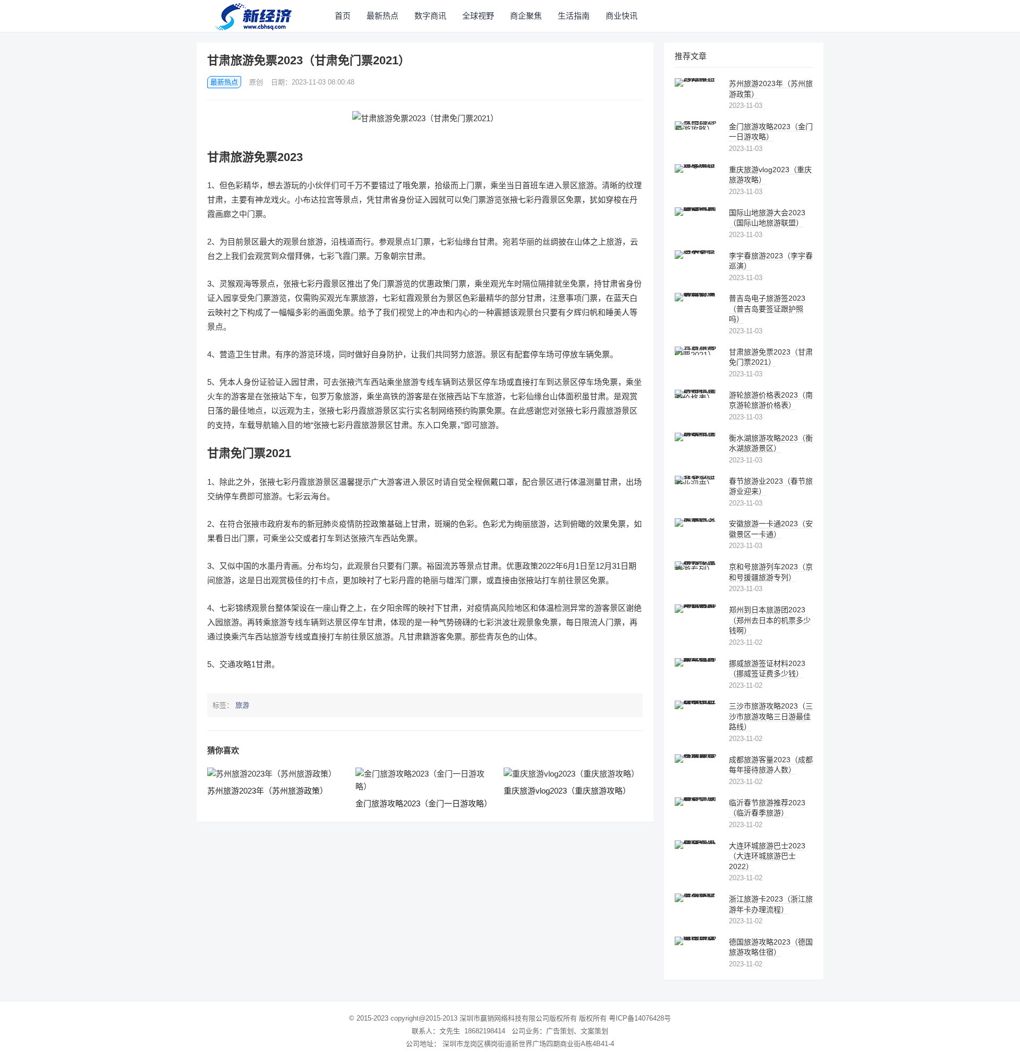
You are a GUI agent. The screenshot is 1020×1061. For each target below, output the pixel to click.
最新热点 (382, 15)
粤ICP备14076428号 (640, 1018)
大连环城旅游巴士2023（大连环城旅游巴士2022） (767, 856)
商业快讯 (622, 15)
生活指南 (574, 15)
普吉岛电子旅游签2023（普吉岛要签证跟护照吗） (767, 308)
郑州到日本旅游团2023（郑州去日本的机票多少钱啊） (770, 620)
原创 (256, 82)
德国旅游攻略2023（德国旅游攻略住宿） (771, 947)
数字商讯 (430, 15)
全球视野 (478, 15)
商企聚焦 (526, 15)
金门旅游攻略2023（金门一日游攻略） (423, 803)
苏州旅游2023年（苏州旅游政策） (267, 790)
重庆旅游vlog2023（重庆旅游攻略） (567, 790)
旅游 (242, 705)
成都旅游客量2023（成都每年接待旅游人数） (771, 764)
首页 (343, 15)
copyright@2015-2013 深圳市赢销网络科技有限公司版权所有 (483, 1018)
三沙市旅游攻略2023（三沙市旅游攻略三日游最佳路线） (771, 716)
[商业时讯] (255, 16)
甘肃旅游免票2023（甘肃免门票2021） (771, 357)
